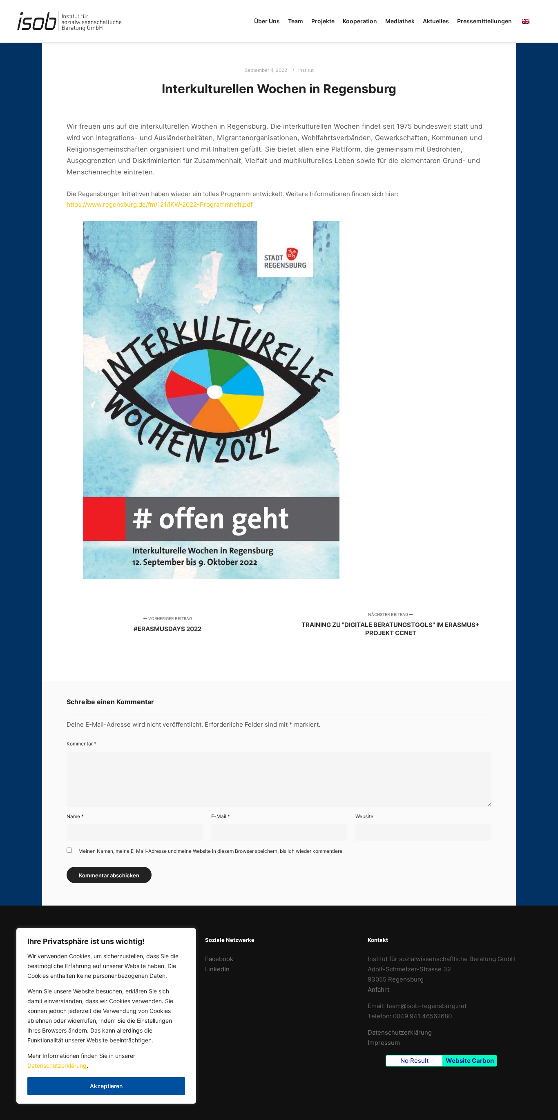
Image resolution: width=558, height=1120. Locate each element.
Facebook (219, 959)
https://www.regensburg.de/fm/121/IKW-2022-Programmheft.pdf (159, 204)
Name (75, 816)
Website (364, 816)
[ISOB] (69, 21)
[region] (106, 1016)
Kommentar (81, 744)
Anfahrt (378, 989)
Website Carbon (470, 1060)
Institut (306, 70)
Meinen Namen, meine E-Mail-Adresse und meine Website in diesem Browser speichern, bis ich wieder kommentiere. (211, 851)
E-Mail (220, 816)
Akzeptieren (106, 1085)
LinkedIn (217, 969)
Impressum (384, 1042)
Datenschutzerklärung (57, 1065)
